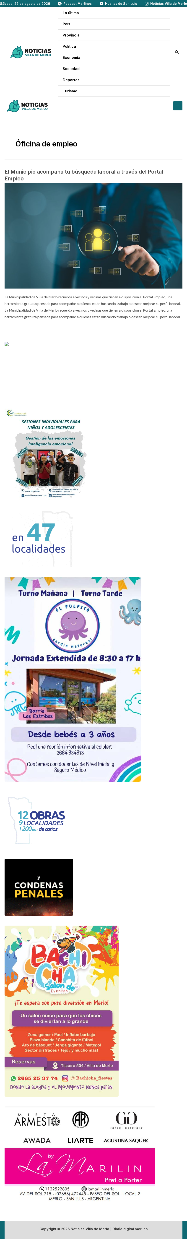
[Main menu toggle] (177, 105)
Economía (71, 57)
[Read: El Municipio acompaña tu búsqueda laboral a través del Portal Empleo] (93, 235)
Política (69, 46)
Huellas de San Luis (121, 3)
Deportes (71, 80)
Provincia (71, 35)
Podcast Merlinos (77, 3)
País (66, 24)
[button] (177, 52)
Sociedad (71, 68)
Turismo (70, 91)
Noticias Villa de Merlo (168, 3)
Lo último (71, 12)
